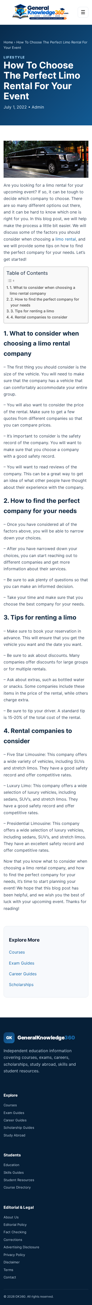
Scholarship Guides (19, 1127)
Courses (17, 952)
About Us (11, 1217)
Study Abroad (14, 1135)
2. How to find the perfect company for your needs (44, 302)
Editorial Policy (15, 1225)
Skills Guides (14, 1172)
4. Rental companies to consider (38, 317)
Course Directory (17, 1187)
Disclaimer (12, 1262)
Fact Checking (15, 1232)
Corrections (13, 1240)
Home (8, 42)
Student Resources (19, 1180)
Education (11, 1165)
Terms (8, 1270)
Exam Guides (21, 963)
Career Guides (23, 973)
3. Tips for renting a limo (32, 311)
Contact (10, 1277)
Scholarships (21, 984)
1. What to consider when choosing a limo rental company (42, 290)
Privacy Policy (14, 1255)
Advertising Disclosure (21, 1247)
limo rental (65, 239)
